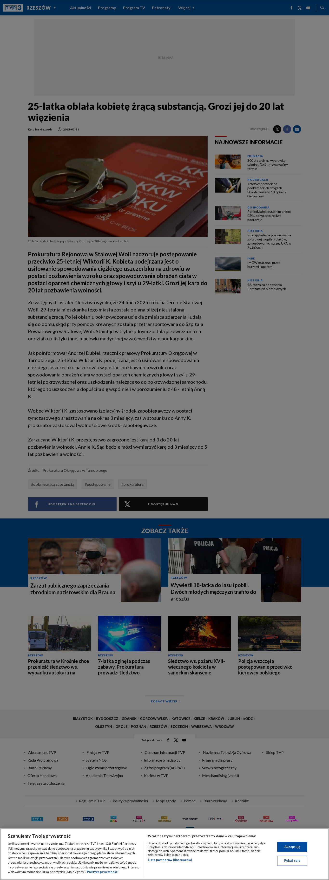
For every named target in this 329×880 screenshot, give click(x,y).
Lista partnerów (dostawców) (170, 860)
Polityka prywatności (102, 872)
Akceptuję (292, 847)
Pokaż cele (292, 860)
